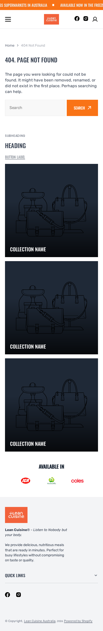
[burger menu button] (8, 19)
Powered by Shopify (78, 621)
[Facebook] (77, 19)
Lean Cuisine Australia (40, 621)
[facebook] (7, 594)
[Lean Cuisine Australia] (51, 19)
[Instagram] (85, 19)
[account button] (95, 19)
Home (9, 45)
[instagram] (18, 594)
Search (79, 108)
